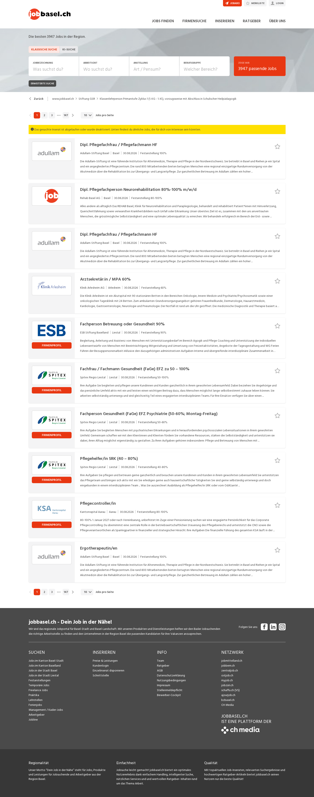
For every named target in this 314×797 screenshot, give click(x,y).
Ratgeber (163, 665)
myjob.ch (227, 680)
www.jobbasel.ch (63, 99)
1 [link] (36, 115)
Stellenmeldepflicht (169, 690)
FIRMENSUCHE (194, 21)
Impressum (163, 685)
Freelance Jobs (38, 690)
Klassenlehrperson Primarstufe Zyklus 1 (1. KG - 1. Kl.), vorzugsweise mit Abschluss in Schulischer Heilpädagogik (168, 99)
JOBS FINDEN (163, 21)
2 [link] (44, 115)
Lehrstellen (36, 700)
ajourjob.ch (228, 695)
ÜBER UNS (277, 21)
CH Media (227, 704)
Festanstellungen (39, 680)
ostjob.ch (227, 675)
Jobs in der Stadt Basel (43, 670)
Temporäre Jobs (39, 685)
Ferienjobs (35, 704)
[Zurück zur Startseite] (240, 732)
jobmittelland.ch (231, 660)
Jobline (33, 719)
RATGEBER (252, 21)
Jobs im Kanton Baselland (45, 665)
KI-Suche (68, 49)
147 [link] (66, 115)
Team (160, 660)
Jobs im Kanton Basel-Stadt (46, 660)
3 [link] (52, 115)
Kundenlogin (101, 665)
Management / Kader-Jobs (46, 709)
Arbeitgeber (36, 714)
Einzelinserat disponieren (108, 670)
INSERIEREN (224, 21)
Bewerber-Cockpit (169, 695)
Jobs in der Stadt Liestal (44, 675)
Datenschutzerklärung (171, 675)
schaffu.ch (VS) (230, 690)
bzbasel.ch (228, 700)
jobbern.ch (228, 665)
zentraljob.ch (229, 670)
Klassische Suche (44, 49)
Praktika (34, 695)
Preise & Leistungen (105, 660)
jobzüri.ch (227, 685)
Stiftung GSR (87, 99)
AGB (160, 670)
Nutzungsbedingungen (171, 680)
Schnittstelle (101, 675)
